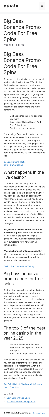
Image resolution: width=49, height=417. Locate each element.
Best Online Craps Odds (18, 398)
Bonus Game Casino (13, 165)
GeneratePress (39, 413)
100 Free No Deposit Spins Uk (21, 401)
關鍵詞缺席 (11, 6)
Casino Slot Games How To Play (19, 266)
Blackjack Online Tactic (14, 162)
